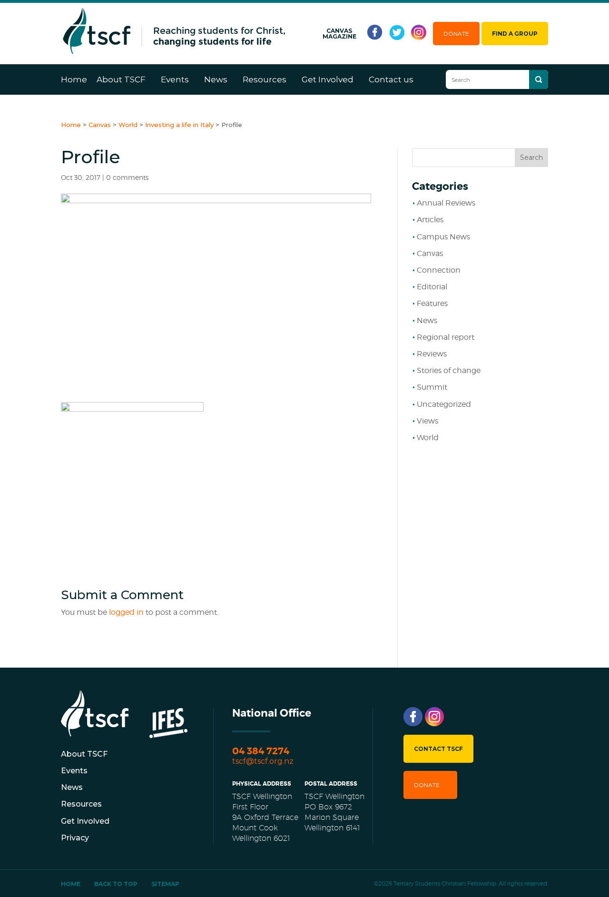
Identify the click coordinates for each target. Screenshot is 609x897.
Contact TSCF (438, 748)
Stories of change (449, 370)
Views (427, 420)
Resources (264, 79)
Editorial (432, 286)
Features (432, 303)
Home (74, 79)
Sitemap (165, 883)
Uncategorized (444, 404)
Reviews (432, 353)
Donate (456, 33)
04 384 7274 (260, 751)
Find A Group (515, 33)
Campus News (443, 236)
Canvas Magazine (339, 33)
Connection (439, 270)
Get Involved (328, 79)
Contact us (391, 79)
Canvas (430, 253)
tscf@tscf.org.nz (263, 761)
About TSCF (121, 79)
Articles (430, 219)
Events (175, 79)
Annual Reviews (446, 202)
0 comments (127, 177)
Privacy (75, 837)
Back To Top (116, 883)
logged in (126, 612)
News (215, 79)
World (428, 437)
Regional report (445, 337)
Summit (432, 387)
